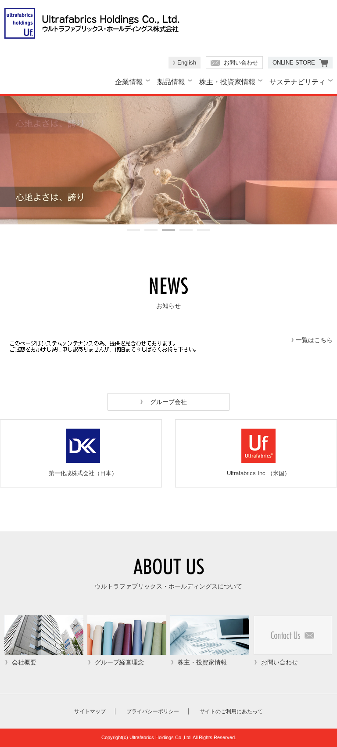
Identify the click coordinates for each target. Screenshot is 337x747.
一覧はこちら (314, 339)
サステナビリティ (297, 82)
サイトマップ (90, 711)
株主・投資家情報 (227, 82)
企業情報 (129, 82)
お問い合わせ (241, 62)
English (186, 62)
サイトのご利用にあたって (231, 711)
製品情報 (171, 82)
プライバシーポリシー (152, 711)
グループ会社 (168, 401)
